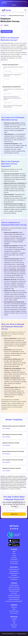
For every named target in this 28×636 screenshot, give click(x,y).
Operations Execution (14, 569)
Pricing (14, 555)
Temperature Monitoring (14, 595)
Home (14, 551)
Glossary (14, 627)
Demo (14, 553)
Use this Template (6, 31)
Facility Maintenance (14, 573)
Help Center (14, 625)
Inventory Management (14, 597)
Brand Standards (14, 571)
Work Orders (14, 593)
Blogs (14, 621)
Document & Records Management (14, 601)
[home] (7, 10)
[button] (24, 10)
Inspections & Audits (14, 591)
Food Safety (14, 575)
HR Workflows (14, 579)
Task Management (14, 585)
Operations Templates (14, 587)
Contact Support (14, 563)
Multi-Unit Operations (14, 577)
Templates (3, 15)
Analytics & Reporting (14, 599)
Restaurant (14, 607)
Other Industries (14, 613)
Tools (14, 623)
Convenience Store (14, 611)
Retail (14, 609)
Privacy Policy (14, 559)
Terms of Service (14, 561)
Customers (14, 557)
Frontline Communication (14, 589)
